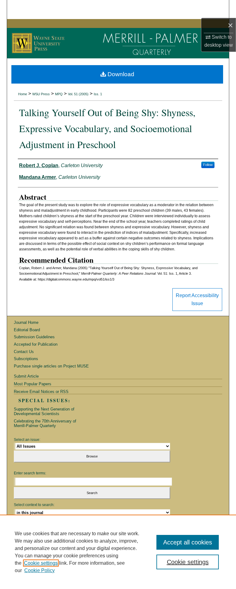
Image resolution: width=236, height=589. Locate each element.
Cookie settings (41, 563)
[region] (118, 552)
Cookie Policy (39, 570)
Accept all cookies (187, 542)
